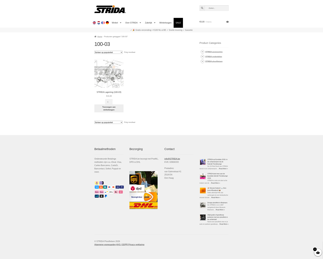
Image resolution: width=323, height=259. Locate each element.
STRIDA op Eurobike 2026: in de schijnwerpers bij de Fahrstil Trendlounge (217, 162)
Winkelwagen (165, 23)
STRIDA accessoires (214, 52)
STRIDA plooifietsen (214, 61)
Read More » (223, 169)
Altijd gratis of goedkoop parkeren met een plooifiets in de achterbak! (217, 217)
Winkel (115, 23)
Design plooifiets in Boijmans (217, 203)
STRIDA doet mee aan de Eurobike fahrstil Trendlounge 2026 (217, 176)
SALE (178, 23)
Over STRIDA (131, 23)
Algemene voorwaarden (105, 245)
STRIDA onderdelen (213, 57)
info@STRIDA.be (172, 159)
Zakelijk (148, 23)
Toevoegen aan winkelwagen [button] (109, 108)
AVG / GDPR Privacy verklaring (130, 245)
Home (99, 37)
